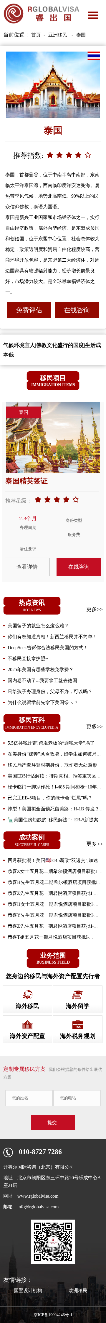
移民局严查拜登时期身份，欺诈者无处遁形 (52, 764)
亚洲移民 (57, 34)
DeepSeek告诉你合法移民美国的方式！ (48, 647)
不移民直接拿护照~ (28, 658)
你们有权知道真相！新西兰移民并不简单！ (52, 636)
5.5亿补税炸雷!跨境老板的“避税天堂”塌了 (51, 743)
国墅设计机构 (28, 1290)
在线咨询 (77, 310)
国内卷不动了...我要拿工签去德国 (42, 680)
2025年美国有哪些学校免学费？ (41, 669)
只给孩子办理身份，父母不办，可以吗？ (50, 691)
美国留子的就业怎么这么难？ (38, 625)
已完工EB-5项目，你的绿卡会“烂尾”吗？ (50, 797)
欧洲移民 (78, 1290)
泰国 (81, 34)
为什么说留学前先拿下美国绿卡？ (43, 702)
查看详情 (27, 567)
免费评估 (29, 310)
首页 (36, 34)
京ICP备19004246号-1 (53, 1315)
